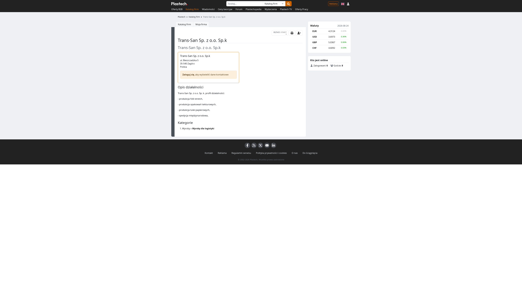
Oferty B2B (176, 9)
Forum (239, 9)
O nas (295, 152)
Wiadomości (208, 9)
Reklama (333, 3)
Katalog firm (194, 17)
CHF (314, 47)
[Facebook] (247, 145)
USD (314, 36)
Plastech (181, 17)
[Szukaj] (288, 3)
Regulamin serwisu (241, 152)
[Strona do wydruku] (292, 33)
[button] (348, 3)
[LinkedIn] (273, 145)
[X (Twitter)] (260, 145)
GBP (314, 42)
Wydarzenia (271, 9)
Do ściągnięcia (310, 152)
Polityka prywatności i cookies (271, 152)
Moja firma (201, 24)
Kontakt (209, 152)
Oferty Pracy (301, 9)
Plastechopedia (253, 9)
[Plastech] (179, 3)
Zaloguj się (188, 74)
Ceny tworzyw (225, 9)
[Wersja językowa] (343, 3)
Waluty (314, 25)
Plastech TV (286, 9)
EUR (314, 31)
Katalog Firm (192, 9)
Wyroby (186, 128)
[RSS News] (254, 145)
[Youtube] (267, 145)
